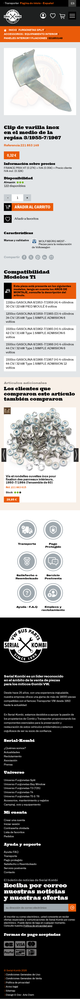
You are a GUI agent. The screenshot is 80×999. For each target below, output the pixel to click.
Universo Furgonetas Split (19, 780)
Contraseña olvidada (16, 828)
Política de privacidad (18, 982)
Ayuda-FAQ (11, 851)
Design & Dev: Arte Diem (20, 995)
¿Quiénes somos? (15, 748)
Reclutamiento (13, 756)
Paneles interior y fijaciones (25, 38)
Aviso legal (12, 986)
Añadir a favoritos (26, 218)
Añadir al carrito (32, 206)
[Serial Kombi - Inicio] (14, 16)
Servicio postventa (15, 868)
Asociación (10, 760)
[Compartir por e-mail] (51, 257)
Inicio (13, 30)
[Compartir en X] (31, 257)
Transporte (10, 856)
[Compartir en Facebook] (24, 257)
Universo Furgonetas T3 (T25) (22, 788)
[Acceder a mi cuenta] (43, 16)
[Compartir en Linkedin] (44, 257)
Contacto (9, 872)
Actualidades (12, 752)
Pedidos (9, 836)
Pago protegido (13, 860)
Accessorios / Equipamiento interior (30, 34)
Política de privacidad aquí (37, 925)
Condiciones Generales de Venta (24, 978)
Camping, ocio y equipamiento (22, 804)
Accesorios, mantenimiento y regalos (26, 800)
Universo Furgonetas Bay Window (24, 784)
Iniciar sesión (12, 824)
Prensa (8, 764)
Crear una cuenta (14, 820)
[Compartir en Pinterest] (37, 257)
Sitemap (10, 990)
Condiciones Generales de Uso (23, 974)
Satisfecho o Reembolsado (20, 864)
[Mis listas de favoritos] (53, 16)
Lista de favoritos (14, 832)
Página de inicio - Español (32, 3)
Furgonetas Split (31, 30)
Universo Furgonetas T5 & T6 (21, 796)
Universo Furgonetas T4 (18, 792)
